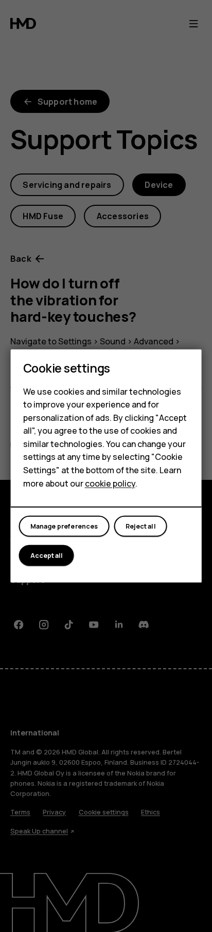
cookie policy (110, 483)
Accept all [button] (46, 555)
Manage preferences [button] (64, 526)
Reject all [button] (141, 526)
